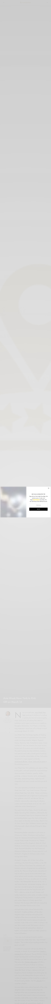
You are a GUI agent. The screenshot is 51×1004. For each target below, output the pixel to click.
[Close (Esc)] (48, 488)
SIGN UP (38, 509)
